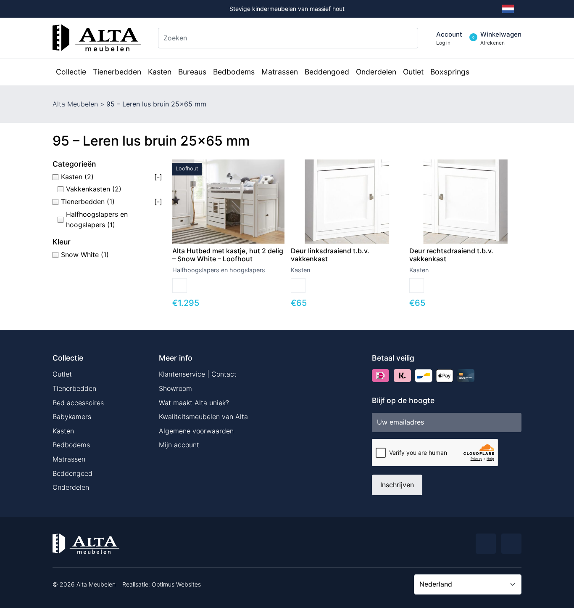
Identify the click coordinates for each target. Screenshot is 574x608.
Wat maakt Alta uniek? (194, 402)
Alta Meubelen (75, 104)
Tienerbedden (74, 388)
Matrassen (69, 459)
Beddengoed (72, 473)
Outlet (62, 374)
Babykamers (72, 416)
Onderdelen (71, 487)
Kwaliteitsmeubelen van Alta (203, 416)
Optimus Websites (176, 584)
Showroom (175, 388)
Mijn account (179, 445)
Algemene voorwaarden (196, 431)
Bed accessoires (78, 402)
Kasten (63, 431)
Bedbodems (71, 445)
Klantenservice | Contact (198, 374)
